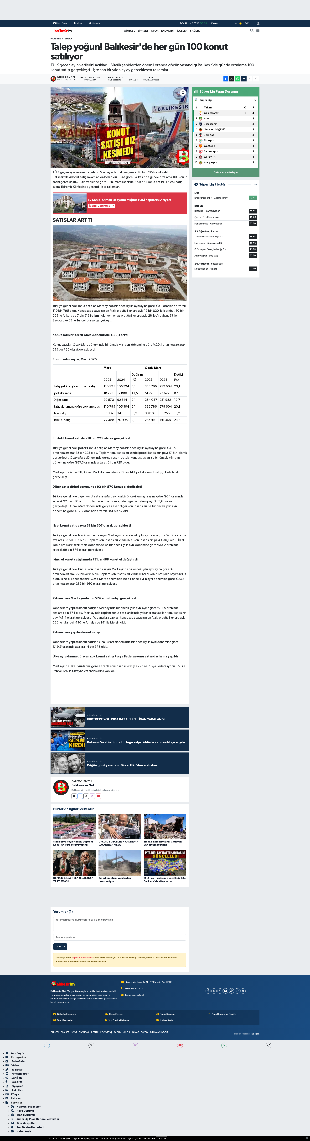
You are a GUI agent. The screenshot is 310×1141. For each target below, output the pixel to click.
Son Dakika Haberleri (119, 1020)
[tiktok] (268, 1045)
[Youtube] (98, 796)
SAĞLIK (195, 30)
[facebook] (47, 1045)
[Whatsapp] (237, 991)
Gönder (60, 946)
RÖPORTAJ (106, 1032)
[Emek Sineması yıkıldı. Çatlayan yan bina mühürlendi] (165, 826)
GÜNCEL (129, 30)
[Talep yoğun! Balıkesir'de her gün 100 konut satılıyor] (120, 127)
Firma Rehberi (20, 1073)
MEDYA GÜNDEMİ (159, 1032)
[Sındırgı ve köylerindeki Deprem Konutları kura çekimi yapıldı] (74, 826)
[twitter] (91, 1045)
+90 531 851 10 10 (134, 988)
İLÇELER (182, 30)
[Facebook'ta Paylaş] (225, 79)
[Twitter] (86, 796)
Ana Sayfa (17, 1053)
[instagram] (135, 1045)
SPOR (154, 30)
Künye (15, 1094)
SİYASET (143, 30)
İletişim (16, 1098)
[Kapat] (308, 1138)
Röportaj (17, 1082)
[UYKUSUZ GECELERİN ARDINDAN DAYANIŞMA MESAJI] (119, 826)
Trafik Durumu (167, 1014)
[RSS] (243, 991)
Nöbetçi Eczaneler (67, 1014)
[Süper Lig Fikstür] (255, 184)
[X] (214, 991)
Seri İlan (16, 1078)
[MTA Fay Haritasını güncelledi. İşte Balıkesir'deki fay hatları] (165, 863)
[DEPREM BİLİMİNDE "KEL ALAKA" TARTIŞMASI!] (74, 863)
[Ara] (252, 31)
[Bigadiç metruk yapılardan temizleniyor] (119, 863)
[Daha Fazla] (244, 79)
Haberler (56, 39)
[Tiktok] (231, 991)
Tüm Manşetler (65, 1020)
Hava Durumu (116, 1014)
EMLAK (68, 39)
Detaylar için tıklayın (226, 172)
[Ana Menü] (257, 31)
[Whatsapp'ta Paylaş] (237, 79)
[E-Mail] (74, 796)
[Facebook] (80, 796)
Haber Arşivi (166, 1020)
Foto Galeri (62, 23)
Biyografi (17, 1086)
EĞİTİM (144, 1032)
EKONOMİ (167, 30)
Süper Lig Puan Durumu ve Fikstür (37, 1119)
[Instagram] (92, 796)
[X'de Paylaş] (231, 79)
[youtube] (180, 1045)
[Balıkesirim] (63, 30)
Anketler (17, 1090)
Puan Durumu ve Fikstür (224, 1014)
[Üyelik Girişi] (256, 23)
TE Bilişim (254, 1034)
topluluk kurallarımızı (82, 957)
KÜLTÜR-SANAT (131, 1032)
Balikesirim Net (83, 785)
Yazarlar (96, 23)
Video (80, 23)
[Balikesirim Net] (61, 787)
